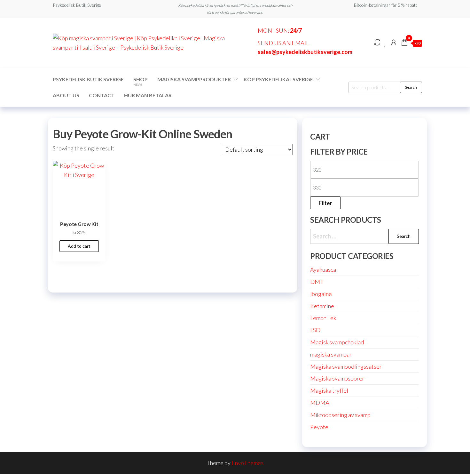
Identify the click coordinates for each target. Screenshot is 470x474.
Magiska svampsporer (337, 378)
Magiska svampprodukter (194, 79)
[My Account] (393, 42)
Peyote (319, 426)
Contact (101, 95)
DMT (317, 281)
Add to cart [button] (79, 246)
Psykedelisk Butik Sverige (88, 79)
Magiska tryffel (329, 390)
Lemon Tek (323, 317)
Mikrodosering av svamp (340, 414)
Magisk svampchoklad (337, 342)
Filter (325, 202)
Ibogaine (321, 293)
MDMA (319, 402)
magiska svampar (331, 354)
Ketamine (322, 305)
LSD (315, 329)
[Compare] (377, 42)
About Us (66, 95)
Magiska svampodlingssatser (346, 366)
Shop (140, 81)
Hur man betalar (148, 95)
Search (411, 87)
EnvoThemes (247, 462)
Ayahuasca (323, 269)
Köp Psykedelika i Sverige (278, 79)
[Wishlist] (385, 42)
